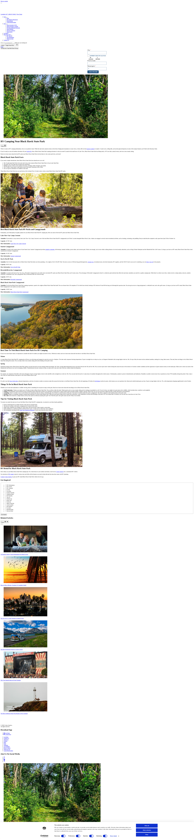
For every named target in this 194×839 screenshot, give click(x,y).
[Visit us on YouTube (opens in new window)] (4, 760)
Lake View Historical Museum (27, 410)
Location (9, 508)
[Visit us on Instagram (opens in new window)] (4, 757)
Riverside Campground (16, 279)
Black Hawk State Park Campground (19, 292)
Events (8, 489)
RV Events (9, 486)
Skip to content (4, 1)
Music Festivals (10, 503)
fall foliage (97, 381)
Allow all (147, 825)
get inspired (9, 506)
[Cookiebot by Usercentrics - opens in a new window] (44, 836)
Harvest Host (10, 511)
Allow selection (147, 830)
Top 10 (8, 497)
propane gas (91, 262)
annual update (10, 505)
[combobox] (97, 52)
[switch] (78, 836)
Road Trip (9, 500)
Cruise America (60, 471)
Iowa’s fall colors (14, 381)
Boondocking (10, 509)
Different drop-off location (98, 55)
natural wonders (90, 148)
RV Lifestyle (10, 488)
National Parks (10, 494)
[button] (6, 17)
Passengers (91, 66)
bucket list (29, 151)
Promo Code (91, 61)
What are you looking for (21, 42)
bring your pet (149, 262)
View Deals (19, 14)
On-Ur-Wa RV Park (15, 267)
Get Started (3, 514)
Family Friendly (10, 492)
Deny (146, 834)
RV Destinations (11, 485)
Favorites (9, 491)
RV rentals (11, 474)
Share (3, 146)
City (88, 50)
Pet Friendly (10, 495)
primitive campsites (50, 249)
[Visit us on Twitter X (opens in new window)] (4, 761)
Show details (113, 836)
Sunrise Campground (16, 256)
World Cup (9, 498)
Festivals (9, 502)
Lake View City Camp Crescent (18, 243)
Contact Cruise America (6, 476)
